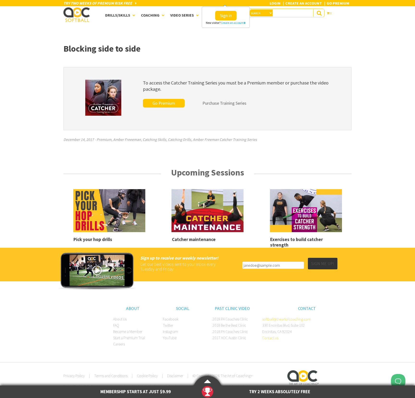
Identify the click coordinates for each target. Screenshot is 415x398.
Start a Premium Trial (129, 337)
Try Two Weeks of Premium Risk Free (98, 3)
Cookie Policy (147, 375)
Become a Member (127, 331)
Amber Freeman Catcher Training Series (225, 139)
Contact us (270, 337)
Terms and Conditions (111, 375)
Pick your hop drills (92, 239)
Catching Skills (154, 139)
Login (275, 3)
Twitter (168, 325)
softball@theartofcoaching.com (286, 319)
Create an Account (303, 3)
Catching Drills (179, 139)
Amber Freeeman (127, 139)
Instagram (170, 331)
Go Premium (338, 3)
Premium (104, 139)
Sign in (226, 15)
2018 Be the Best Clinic (229, 325)
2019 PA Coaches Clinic (230, 319)
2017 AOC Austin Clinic (229, 337)
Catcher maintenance (194, 239)
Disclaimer (175, 375)
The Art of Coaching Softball (77, 14)
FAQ (116, 325)
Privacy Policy (74, 375)
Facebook (170, 319)
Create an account (232, 22)
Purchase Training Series (224, 103)
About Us (120, 319)
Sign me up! (322, 263)
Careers (119, 344)
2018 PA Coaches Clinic (230, 331)
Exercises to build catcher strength (296, 242)
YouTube (170, 337)
